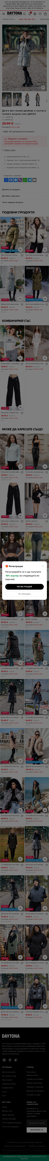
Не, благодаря (24, 594)
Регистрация (24, 587)
